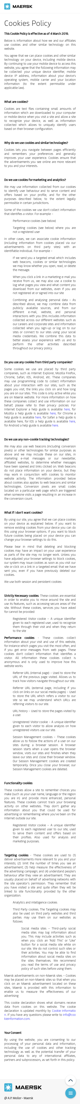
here (67, 409)
